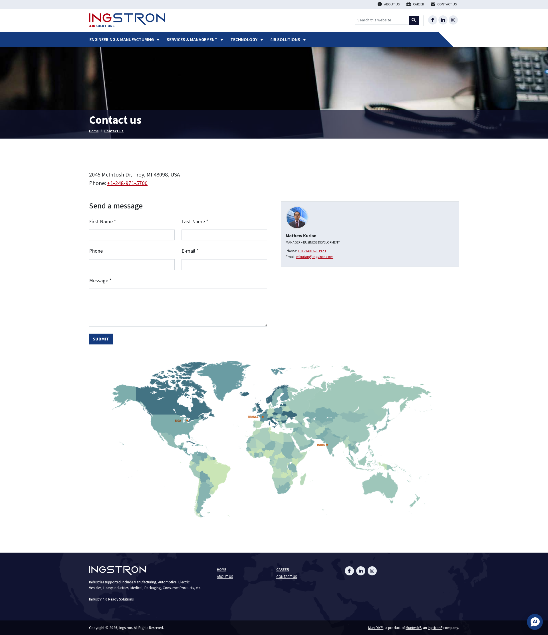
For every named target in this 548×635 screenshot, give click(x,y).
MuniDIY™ (375, 627)
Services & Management (192, 39)
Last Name (195, 222)
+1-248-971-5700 (127, 183)
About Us (225, 577)
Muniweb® (413, 627)
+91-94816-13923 (312, 251)
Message (100, 281)
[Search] (414, 20)
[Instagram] (453, 20)
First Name (102, 222)
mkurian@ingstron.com (314, 256)
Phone (96, 251)
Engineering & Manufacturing (122, 39)
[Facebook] (432, 20)
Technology (244, 39)
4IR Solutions (285, 39)
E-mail (190, 251)
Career (282, 569)
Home (93, 131)
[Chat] (535, 622)
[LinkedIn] (443, 20)
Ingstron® (435, 627)
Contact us (114, 131)
